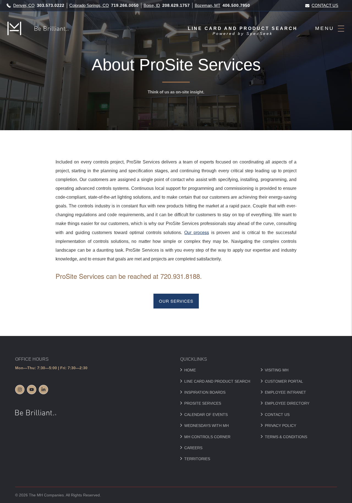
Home (190, 370)
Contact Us (325, 5)
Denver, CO (24, 5)
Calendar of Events (206, 414)
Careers (193, 448)
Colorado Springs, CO (89, 5)
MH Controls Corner (207, 437)
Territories (197, 459)
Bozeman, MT (207, 5)
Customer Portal (284, 381)
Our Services (176, 301)
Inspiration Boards (205, 392)
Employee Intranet (285, 392)
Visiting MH (276, 370)
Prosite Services (202, 403)
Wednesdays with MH (206, 425)
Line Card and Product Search (217, 381)
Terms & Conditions (286, 437)
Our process (196, 232)
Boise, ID (152, 5)
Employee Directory (287, 403)
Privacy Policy (280, 425)
